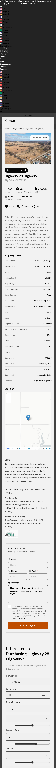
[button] (28, 418)
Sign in (9, 46)
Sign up (3, 46)
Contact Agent (28, 625)
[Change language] (2, 9)
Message (15, 583)
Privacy (26, 618)
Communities (5, 64)
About (2, 66)
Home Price (11, 676)
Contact (3, 69)
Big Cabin (17, 128)
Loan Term (11, 689)
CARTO (48, 449)
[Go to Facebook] (1, 6)
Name (14, 559)
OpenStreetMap (25, 449)
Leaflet (12, 449)
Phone (14, 571)
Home (7, 128)
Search (3, 59)
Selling (2, 61)
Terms (19, 618)
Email (35, 571)
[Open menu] (1, 111)
